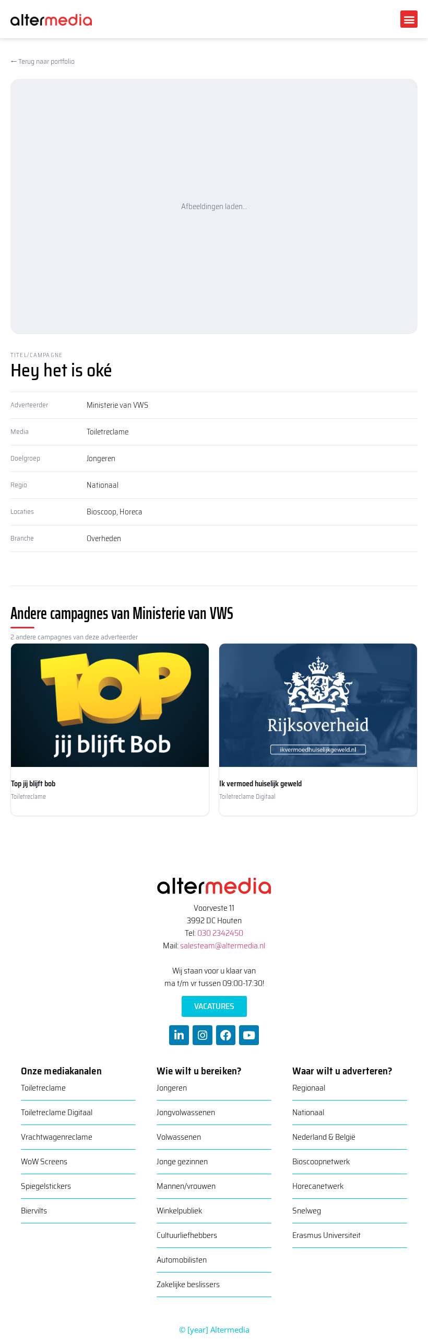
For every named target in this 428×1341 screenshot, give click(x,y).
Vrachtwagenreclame (56, 1136)
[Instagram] (202, 1035)
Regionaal (308, 1087)
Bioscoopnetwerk (321, 1161)
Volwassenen (179, 1136)
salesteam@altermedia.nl (222, 945)
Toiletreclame (107, 432)
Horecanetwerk (317, 1186)
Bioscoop (101, 512)
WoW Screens (44, 1161)
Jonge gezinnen (182, 1161)
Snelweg (306, 1210)
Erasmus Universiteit (326, 1235)
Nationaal (102, 485)
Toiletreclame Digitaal (56, 1112)
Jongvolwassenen (186, 1112)
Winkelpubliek (179, 1210)
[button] (409, 19)
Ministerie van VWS (117, 405)
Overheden (104, 538)
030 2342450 (220, 932)
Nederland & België (323, 1136)
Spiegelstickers (46, 1186)
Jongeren (101, 458)
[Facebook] (226, 1035)
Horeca (131, 512)
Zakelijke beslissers (188, 1284)
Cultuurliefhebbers (187, 1235)
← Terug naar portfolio (42, 61)
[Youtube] (249, 1035)
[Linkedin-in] (179, 1035)
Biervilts (34, 1210)
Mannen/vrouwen (186, 1186)
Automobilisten (182, 1259)
